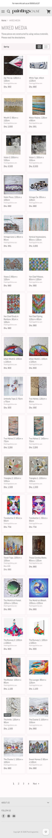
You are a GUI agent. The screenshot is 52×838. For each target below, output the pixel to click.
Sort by (6, 47)
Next (35, 783)
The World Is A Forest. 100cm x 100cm (12, 602)
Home (3, 20)
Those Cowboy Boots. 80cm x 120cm (38, 559)
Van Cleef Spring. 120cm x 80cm (36, 318)
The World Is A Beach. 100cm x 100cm (38, 602)
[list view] (46, 46)
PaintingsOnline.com (10, 83)
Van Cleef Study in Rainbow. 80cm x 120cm (11, 319)
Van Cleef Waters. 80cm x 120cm (36, 278)
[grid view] (39, 46)
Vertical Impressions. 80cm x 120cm (37, 238)
